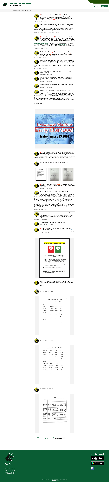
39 (50, 438)
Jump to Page (58, 438)
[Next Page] (53, 438)
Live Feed (29, 10)
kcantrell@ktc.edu (63, 44)
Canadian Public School (18, 10)
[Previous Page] (38, 438)
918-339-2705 (11, 472)
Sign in (104, 6)
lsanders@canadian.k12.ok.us (41, 43)
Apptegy (57, 480)
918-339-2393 (10, 473)
